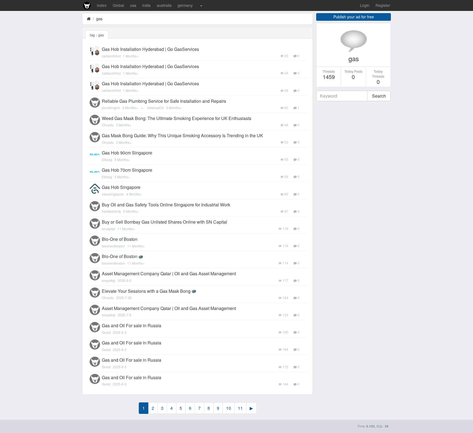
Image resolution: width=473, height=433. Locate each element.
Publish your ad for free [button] (353, 16)
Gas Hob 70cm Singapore (127, 170)
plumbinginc (111, 107)
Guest (106, 332)
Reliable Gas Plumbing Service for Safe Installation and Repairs (164, 101)
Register (383, 5)
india (146, 5)
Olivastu (108, 124)
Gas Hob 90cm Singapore (127, 153)
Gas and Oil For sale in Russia (131, 325)
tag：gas (97, 34)
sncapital (108, 228)
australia (164, 5)
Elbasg (107, 159)
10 (228, 408)
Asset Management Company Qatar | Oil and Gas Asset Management (169, 273)
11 (240, 408)
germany (185, 5)
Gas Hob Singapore (121, 187)
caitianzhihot (111, 56)
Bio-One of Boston (119, 239)
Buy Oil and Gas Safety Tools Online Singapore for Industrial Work (166, 204)
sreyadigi (109, 280)
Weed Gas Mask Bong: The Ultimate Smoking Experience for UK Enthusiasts (176, 118)
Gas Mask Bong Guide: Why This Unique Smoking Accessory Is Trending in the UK (182, 135)
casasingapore (113, 194)
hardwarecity (111, 211)
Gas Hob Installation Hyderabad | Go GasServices (150, 49)
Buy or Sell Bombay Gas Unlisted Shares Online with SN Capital (164, 222)
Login (365, 5)
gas (99, 18)
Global (118, 5)
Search (379, 96)
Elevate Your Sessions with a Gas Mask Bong (146, 291)
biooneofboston (113, 246)
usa (133, 5)
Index (101, 5)
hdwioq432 (155, 107)
